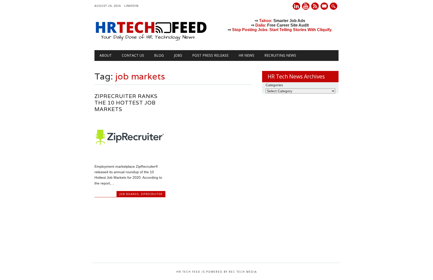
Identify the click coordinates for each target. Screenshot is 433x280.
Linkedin (296, 6)
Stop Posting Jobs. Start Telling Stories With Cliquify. (282, 30)
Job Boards (129, 194)
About (105, 55)
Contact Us (133, 55)
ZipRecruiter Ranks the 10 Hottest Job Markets (126, 103)
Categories (274, 85)
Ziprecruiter (151, 194)
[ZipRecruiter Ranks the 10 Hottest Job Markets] (129, 156)
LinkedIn (131, 6)
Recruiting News (280, 55)
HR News (246, 55)
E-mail (324, 6)
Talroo (265, 21)
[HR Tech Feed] (150, 40)
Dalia (260, 25)
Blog (159, 55)
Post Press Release (210, 55)
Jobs (178, 55)
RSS (315, 6)
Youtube (305, 6)
